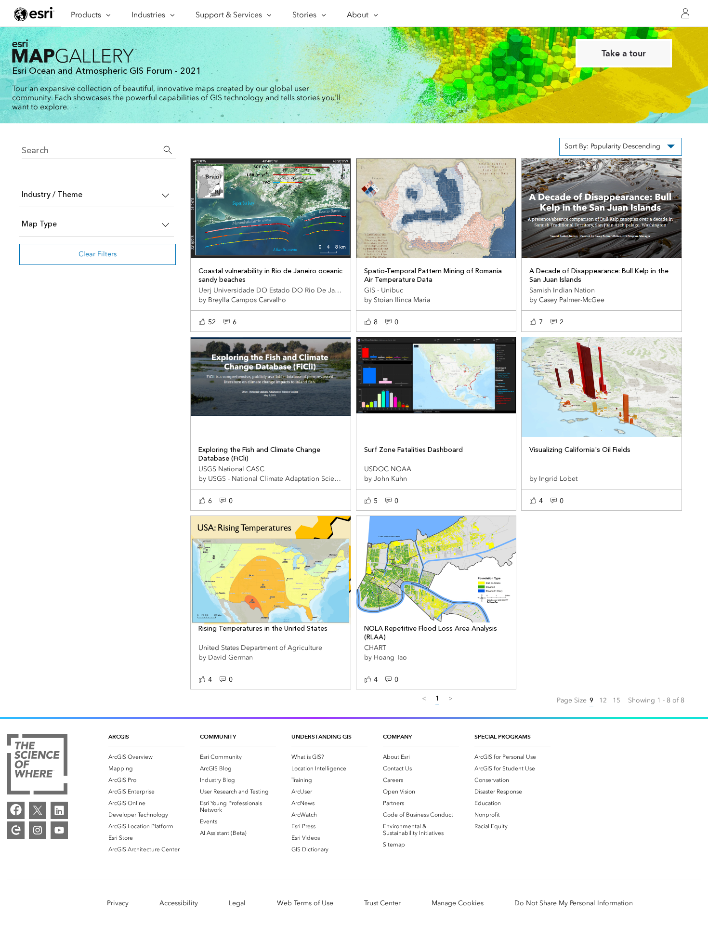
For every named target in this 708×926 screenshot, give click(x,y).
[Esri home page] (34, 14)
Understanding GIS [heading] (321, 736)
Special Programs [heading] (502, 736)
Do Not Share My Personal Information (573, 903)
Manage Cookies (458, 903)
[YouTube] (59, 830)
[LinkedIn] (59, 810)
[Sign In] (685, 13)
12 (603, 700)
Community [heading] (218, 736)
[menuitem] (146, 757)
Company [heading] (397, 736)
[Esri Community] (16, 830)
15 (616, 700)
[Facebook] (16, 810)
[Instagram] (37, 830)
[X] (37, 810)
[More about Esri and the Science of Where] (37, 764)
